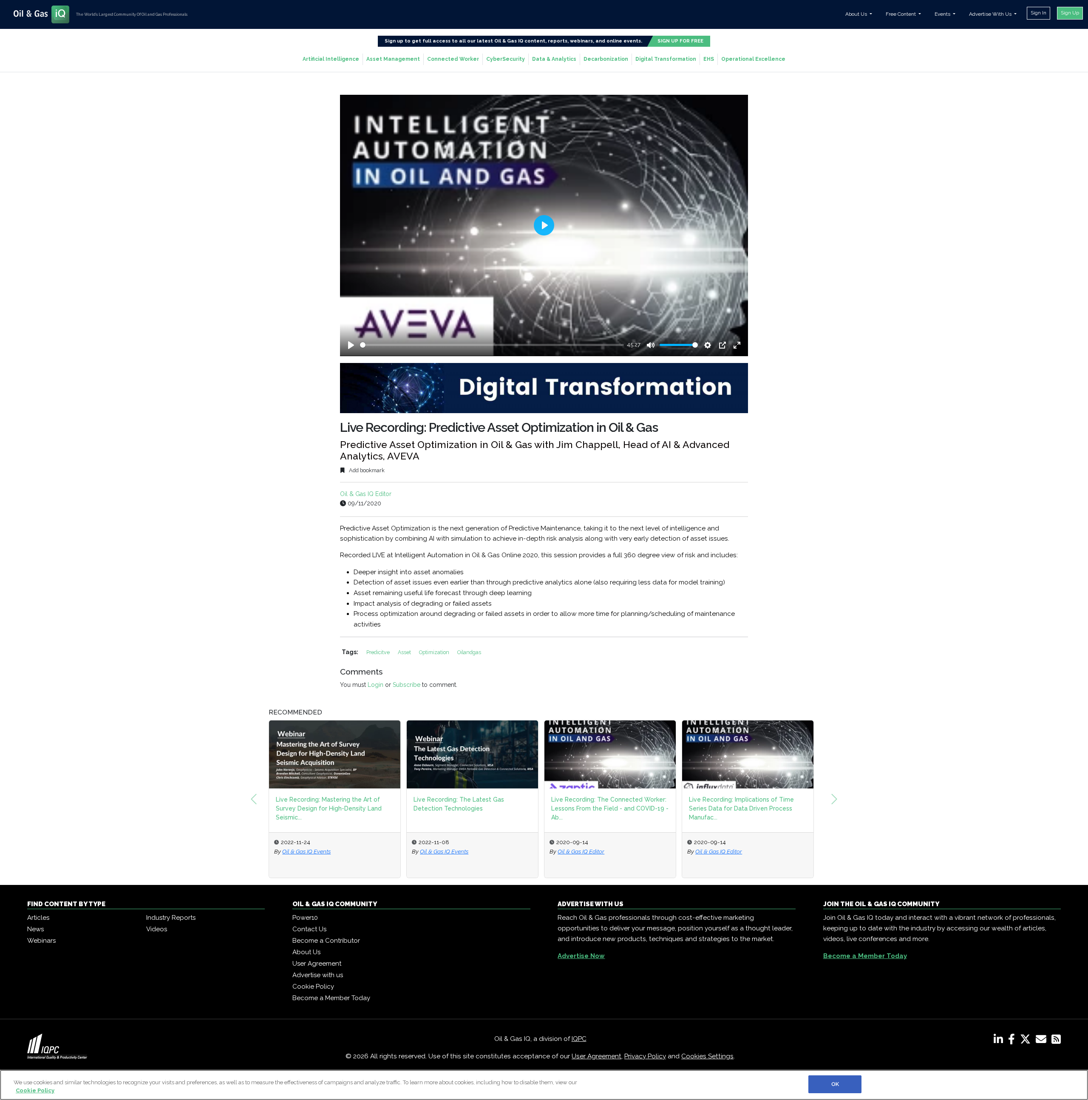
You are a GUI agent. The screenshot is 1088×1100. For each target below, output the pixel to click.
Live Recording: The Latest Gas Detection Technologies (459, 804)
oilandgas (469, 652)
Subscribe (406, 684)
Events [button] (943, 14)
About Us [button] (856, 14)
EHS (708, 59)
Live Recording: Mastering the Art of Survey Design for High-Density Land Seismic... (329, 808)
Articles (38, 917)
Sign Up (1070, 13)
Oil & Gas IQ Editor (365, 493)
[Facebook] (1013, 1041)
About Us (306, 952)
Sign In (1038, 13)
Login (375, 684)
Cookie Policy (313, 986)
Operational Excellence (753, 59)
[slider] (492, 345)
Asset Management (393, 59)
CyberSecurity (505, 59)
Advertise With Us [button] (991, 14)
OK (835, 1084)
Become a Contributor (326, 940)
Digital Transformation (665, 59)
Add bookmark (366, 470)
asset (405, 652)
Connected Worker (453, 59)
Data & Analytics (554, 59)
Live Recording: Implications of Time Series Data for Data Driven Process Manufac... (741, 808)
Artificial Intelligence (331, 59)
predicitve (378, 652)
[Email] (1043, 1041)
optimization (434, 652)
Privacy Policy (645, 1056)
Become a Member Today (331, 998)
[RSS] (1056, 1041)
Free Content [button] (901, 14)
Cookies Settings (707, 1056)
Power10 (305, 917)
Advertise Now (581, 956)
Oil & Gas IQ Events (306, 851)
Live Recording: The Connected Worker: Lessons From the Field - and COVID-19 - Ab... (610, 808)
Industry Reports (171, 917)
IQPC (579, 1039)
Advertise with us (317, 975)
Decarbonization (606, 59)
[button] (253, 799)
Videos (156, 929)
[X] (1027, 1041)
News (35, 929)
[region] (544, 1085)
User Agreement (316, 963)
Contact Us (309, 929)
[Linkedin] (1000, 1041)
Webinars (41, 940)
